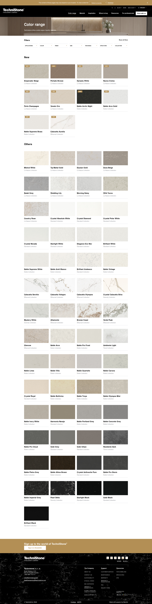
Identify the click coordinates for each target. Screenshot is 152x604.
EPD (117, 577)
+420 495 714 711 (29, 574)
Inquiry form (105, 588)
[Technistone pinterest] (119, 558)
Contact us (88, 574)
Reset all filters (123, 40)
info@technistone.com (31, 578)
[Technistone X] (126, 558)
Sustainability (89, 577)
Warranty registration (105, 581)
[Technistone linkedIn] (108, 558)
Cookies (73, 602)
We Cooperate (89, 584)
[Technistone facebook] (115, 558)
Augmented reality (120, 592)
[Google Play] (125, 595)
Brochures (120, 574)
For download (121, 571)
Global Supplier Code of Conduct (90, 591)
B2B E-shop (131, 7)
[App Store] (119, 595)
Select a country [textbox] (97, 3)
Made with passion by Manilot (118, 602)
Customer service (107, 571)
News (124, 7)
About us (87, 571)
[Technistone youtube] (123, 558)
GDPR (79, 602)
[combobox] (98, 2)
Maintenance (105, 574)
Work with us (88, 595)
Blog (118, 7)
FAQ (102, 585)
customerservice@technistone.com (35, 580)
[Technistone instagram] (111, 558)
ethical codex (89, 580)
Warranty (104, 577)
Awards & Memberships (88, 587)
